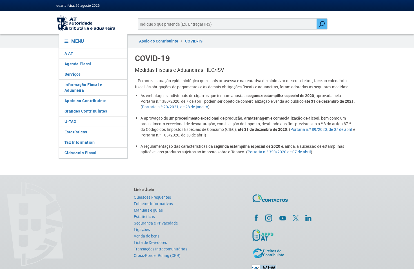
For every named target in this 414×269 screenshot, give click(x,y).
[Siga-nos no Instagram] (268, 217)
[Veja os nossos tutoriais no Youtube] (282, 218)
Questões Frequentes (152, 197)
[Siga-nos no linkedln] (308, 217)
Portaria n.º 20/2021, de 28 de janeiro (175, 106)
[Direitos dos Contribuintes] (304, 253)
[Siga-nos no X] (295, 218)
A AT (68, 53)
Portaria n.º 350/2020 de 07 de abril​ (279, 151)
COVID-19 (193, 41)
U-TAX (70, 121)
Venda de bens (146, 236)
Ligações (142, 229)
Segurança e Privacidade (156, 223)
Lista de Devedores (150, 242)
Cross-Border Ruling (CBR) (157, 255)
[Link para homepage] (90, 23)
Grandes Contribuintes (85, 111)
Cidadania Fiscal (80, 152)
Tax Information (79, 142)
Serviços (72, 74)
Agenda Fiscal (78, 63)
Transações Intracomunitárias (160, 249)
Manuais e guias (148, 210)
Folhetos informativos (153, 203)
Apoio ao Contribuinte (85, 100)
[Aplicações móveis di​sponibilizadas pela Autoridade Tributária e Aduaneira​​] (304, 235)
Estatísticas (75, 131)
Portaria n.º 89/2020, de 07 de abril (321, 129)
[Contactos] (286, 200)
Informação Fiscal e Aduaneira (83, 87)
